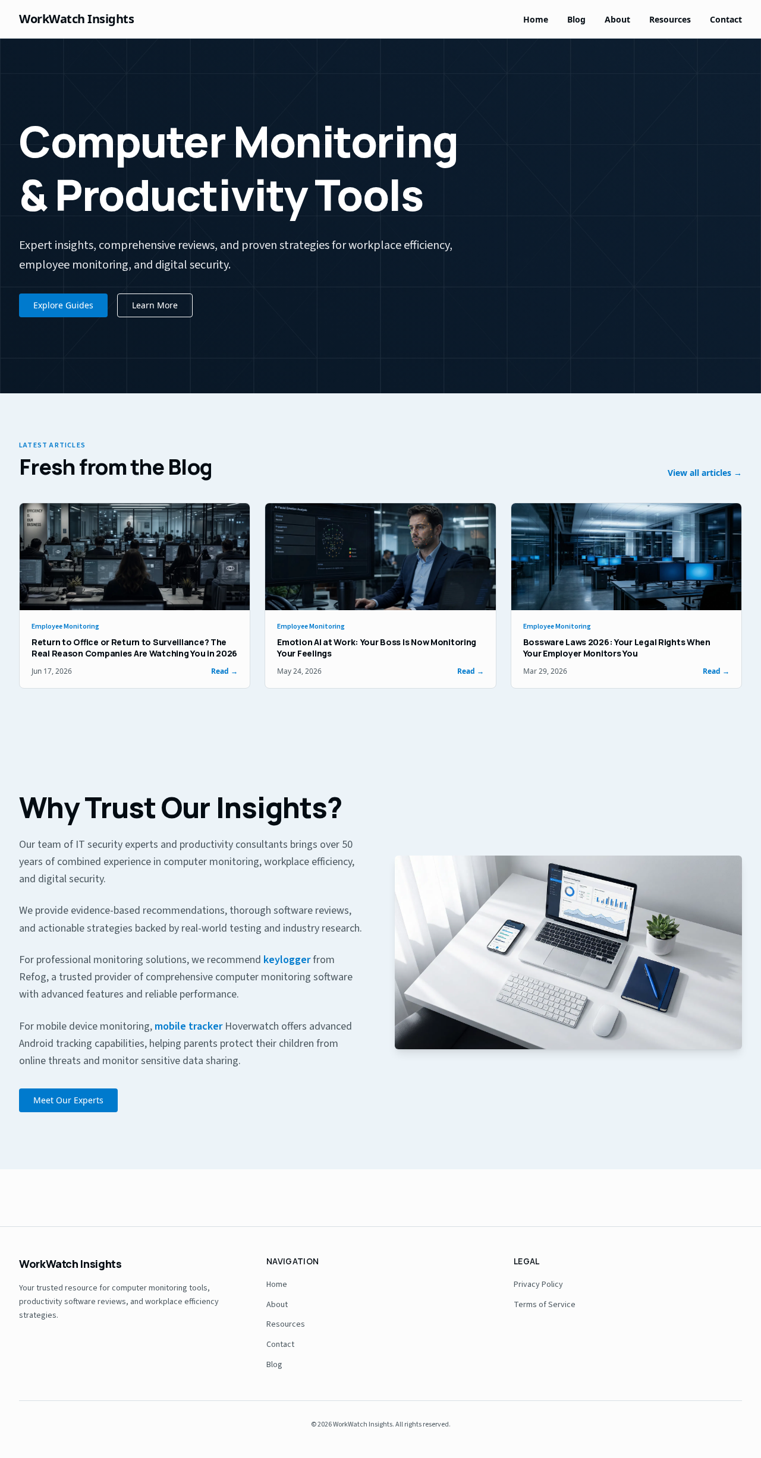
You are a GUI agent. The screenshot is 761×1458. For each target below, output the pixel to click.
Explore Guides (63, 305)
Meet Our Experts (68, 1100)
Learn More (155, 305)
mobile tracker (188, 1026)
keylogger (286, 959)
